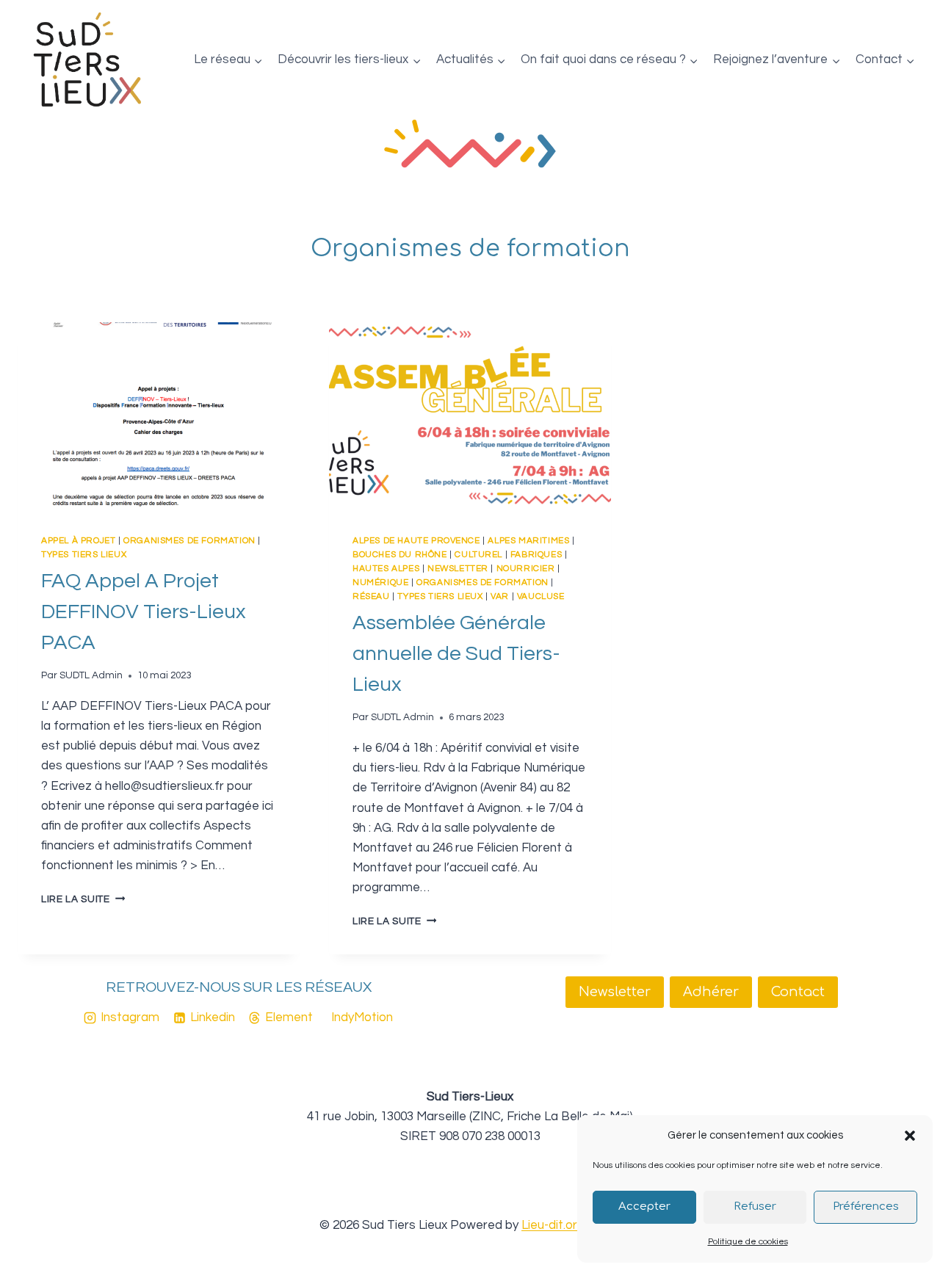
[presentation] (159, 416)
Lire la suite (83, 899)
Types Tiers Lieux (83, 554)
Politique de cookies (748, 1242)
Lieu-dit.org (553, 1225)
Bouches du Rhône (399, 554)
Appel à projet (78, 540)
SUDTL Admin (91, 675)
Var (500, 596)
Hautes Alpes (385, 568)
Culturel (478, 554)
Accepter (644, 1206)
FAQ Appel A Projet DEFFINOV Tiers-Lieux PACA (143, 611)
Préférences (866, 1206)
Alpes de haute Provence (416, 540)
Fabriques (536, 554)
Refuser (755, 1206)
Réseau (371, 596)
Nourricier (525, 568)
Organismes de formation (189, 540)
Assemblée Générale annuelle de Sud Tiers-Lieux (456, 653)
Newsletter (457, 568)
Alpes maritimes (528, 540)
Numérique (380, 582)
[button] (910, 1135)
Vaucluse (541, 596)
